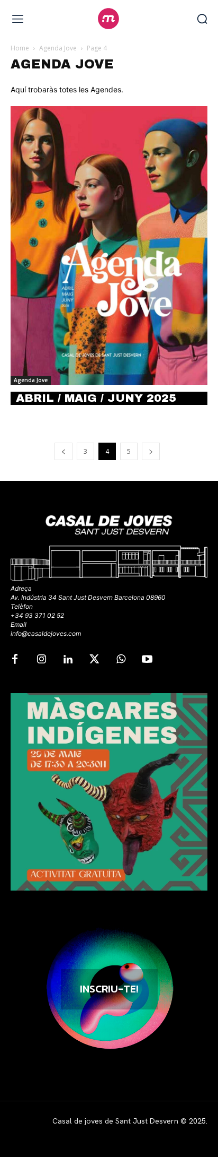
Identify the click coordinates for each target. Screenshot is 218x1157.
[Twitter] (94, 659)
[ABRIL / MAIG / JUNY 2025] (109, 245)
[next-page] (151, 451)
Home (20, 48)
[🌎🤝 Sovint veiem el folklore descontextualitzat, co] (109, 792)
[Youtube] (147, 659)
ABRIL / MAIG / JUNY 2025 (96, 398)
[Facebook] (14, 659)
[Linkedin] (67, 659)
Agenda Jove (58, 48)
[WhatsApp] (120, 659)
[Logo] (109, 18)
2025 (197, 1121)
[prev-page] (63, 451)
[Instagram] (41, 659)
